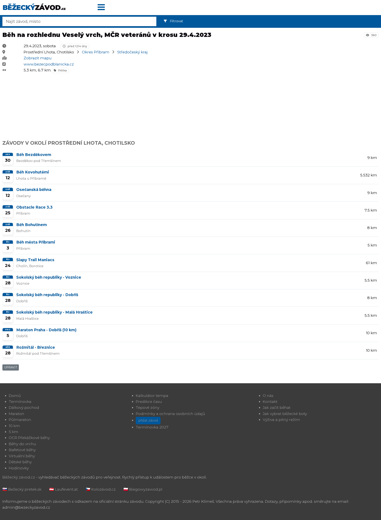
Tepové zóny (147, 407)
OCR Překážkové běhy (29, 437)
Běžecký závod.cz (18, 477)
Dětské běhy (20, 462)
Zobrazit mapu (38, 58)
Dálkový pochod (24, 407)
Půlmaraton (20, 419)
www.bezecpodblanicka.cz (49, 64)
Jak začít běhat (277, 407)
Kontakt (270, 401)
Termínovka (20, 401)
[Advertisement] (121, 104)
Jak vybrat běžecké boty (285, 413)
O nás (268, 395)
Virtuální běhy (22, 456)
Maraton (16, 413)
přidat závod (148, 420)
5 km (13, 431)
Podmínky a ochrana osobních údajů (170, 413)
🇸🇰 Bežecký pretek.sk (21, 489)
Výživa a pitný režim (281, 419)
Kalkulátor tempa (152, 395)
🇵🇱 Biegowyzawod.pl (142, 489)
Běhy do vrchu (22, 444)
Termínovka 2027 (152, 427)
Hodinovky (19, 468)
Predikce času (149, 401)
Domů (15, 395)
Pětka (62, 70)
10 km (14, 426)
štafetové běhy (22, 450)
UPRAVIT (10, 367)
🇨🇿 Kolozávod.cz (101, 489)
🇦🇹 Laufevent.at (63, 489)
